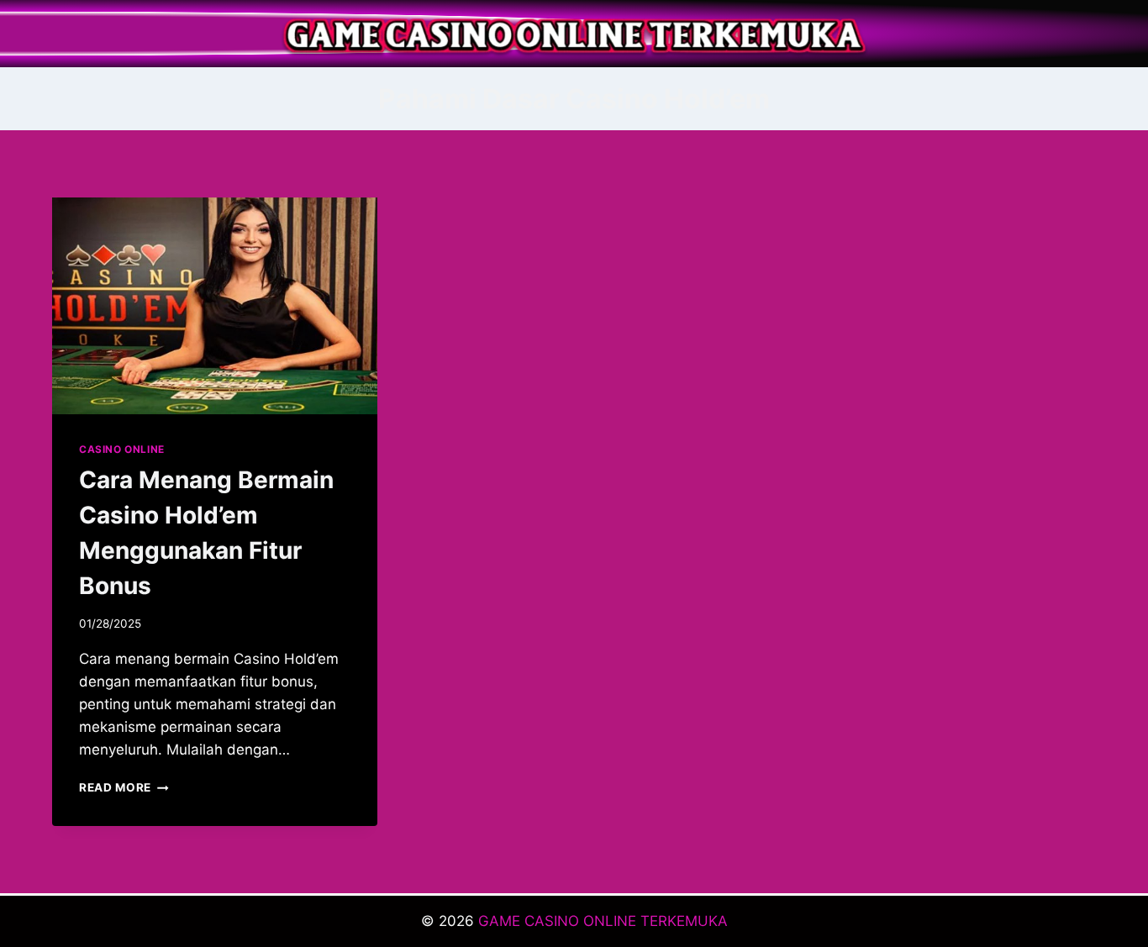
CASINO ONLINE (122, 449)
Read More (124, 787)
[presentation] (214, 305)
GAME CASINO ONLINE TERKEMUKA (603, 921)
